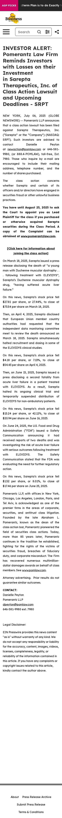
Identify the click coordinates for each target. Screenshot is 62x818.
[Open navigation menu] (6, 31)
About (15, 797)
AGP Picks (9, 5)
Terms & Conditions (31, 812)
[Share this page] (56, 31)
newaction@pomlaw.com (24, 149)
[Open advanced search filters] (47, 32)
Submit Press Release (31, 804)
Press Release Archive (36, 797)
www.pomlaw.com (34, 570)
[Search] (39, 32)
